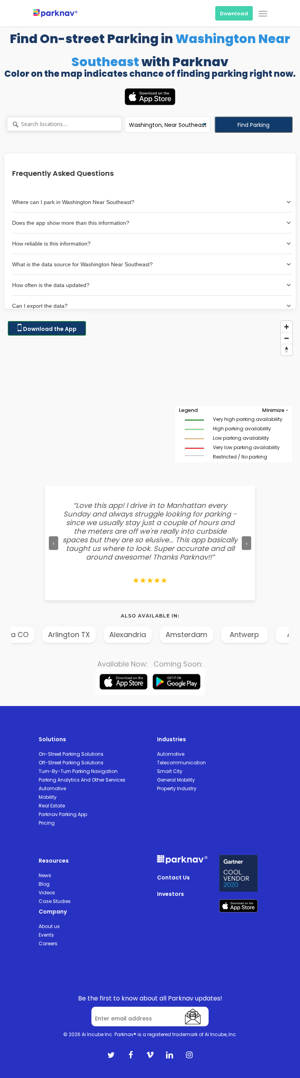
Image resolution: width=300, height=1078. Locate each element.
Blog (44, 884)
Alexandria (88, 634)
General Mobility (176, 779)
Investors (170, 894)
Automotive (52, 788)
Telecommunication (181, 762)
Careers (48, 943)
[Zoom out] (286, 338)
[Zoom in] (286, 326)
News (45, 875)
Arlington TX (29, 634)
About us (49, 926)
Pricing (47, 823)
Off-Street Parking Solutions (71, 762)
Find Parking (254, 125)
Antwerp (205, 634)
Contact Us (173, 877)
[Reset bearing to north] (286, 349)
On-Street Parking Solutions (71, 754)
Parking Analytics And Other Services (82, 779)
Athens (260, 634)
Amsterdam (147, 634)
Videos (47, 892)
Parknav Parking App (63, 814)
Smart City (169, 771)
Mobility (48, 797)
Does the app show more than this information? (70, 223)
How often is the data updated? (50, 285)
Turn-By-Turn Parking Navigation (78, 771)
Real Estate (52, 805)
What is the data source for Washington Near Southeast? (82, 264)
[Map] (150, 395)
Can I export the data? (40, 306)
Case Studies (55, 901)
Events (46, 935)
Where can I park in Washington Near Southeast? (73, 202)
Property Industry (176, 788)
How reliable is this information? (51, 243)
